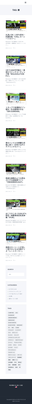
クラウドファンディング (12, 22)
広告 (9, 364)
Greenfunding (12, 317)
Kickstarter (12, 322)
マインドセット (12, 350)
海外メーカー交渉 (13, 298)
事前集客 (19, 357)
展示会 (19, 362)
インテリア (18, 330)
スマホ (9, 345)
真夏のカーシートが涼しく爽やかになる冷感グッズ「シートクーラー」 (15, 249)
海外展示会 (11, 367)
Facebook (11, 315)
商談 (9, 359)
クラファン (11, 340)
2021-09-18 (9, 120)
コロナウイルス (19, 340)
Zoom (17, 327)
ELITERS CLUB (12, 289)
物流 (16, 367)
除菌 (9, 369)
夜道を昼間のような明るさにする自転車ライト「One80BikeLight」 (15, 180)
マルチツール (11, 352)
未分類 (10, 296)
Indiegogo (11, 320)
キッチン (10, 335)
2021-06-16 (9, 225)
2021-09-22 (9, 85)
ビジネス (10, 347)
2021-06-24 (9, 156)
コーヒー (10, 342)
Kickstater (11, 325)
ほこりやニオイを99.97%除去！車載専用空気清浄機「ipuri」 (16, 215)
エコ (9, 332)
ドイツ (19, 345)
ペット (15, 347)
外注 (15, 362)
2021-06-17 (9, 191)
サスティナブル (18, 342)
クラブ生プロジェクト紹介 (13, 57)
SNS (13, 327)
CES (17, 312)
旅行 (19, 364)
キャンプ (16, 335)
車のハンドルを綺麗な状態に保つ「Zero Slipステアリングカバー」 (15, 145)
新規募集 (14, 364)
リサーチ (19, 354)
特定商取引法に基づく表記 (16, 385)
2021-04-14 (9, 260)
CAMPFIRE (11, 312)
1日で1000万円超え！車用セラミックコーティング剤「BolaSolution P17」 (15, 73)
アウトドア (11, 330)
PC (9, 327)
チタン (14, 345)
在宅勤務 (10, 362)
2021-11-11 (9, 48)
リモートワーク (12, 357)
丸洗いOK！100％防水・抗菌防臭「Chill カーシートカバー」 (15, 37)
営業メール (14, 359)
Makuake (19, 325)
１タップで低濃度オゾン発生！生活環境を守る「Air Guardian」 (15, 109)
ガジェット (14, 332)
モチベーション (12, 354)
